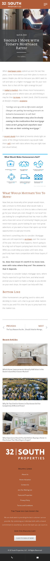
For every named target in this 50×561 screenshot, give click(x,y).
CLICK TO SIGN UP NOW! (25, 538)
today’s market (11, 90)
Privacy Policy (25, 500)
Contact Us (25, 485)
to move (16, 97)
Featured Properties (25, 495)
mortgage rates (14, 71)
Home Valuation (25, 480)
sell (9, 143)
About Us (25, 474)
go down (28, 239)
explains (23, 101)
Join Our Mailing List (25, 490)
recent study (9, 136)
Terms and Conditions (25, 505)
